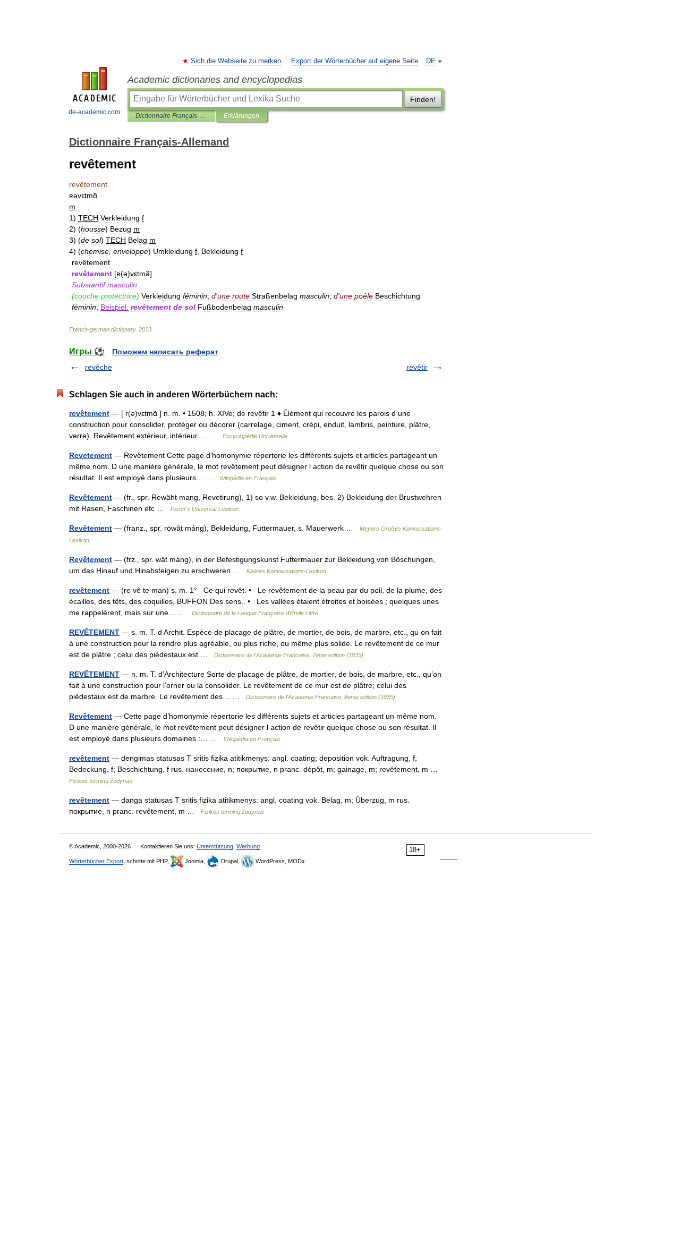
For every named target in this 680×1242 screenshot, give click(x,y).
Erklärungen (241, 116)
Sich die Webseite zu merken (236, 61)
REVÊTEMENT (94, 632)
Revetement (90, 455)
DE (431, 61)
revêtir (417, 367)
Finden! (423, 99)
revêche (98, 367)
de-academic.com (94, 112)
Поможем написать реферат (165, 351)
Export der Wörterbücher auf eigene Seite (354, 61)
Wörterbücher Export (96, 861)
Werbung (248, 846)
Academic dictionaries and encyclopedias (215, 79)
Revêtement (90, 497)
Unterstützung (215, 846)
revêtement (89, 413)
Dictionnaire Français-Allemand (171, 116)
